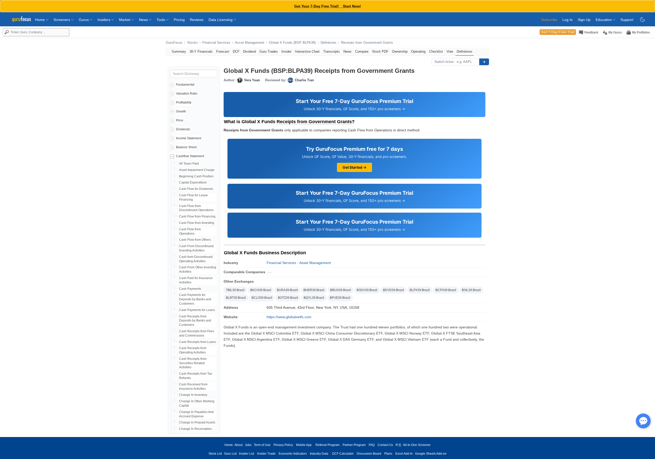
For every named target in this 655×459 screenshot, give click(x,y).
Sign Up (584, 20)
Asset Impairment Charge (196, 170)
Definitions (328, 42)
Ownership (400, 51)
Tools (161, 20)
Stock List (215, 453)
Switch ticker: (444, 62)
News (144, 20)
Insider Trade (266, 453)
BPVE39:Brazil (340, 298)
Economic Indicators (293, 453)
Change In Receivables (195, 429)
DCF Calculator (343, 453)
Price (179, 120)
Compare (361, 51)
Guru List (230, 453)
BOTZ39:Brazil (288, 298)
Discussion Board (369, 453)
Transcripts (331, 51)
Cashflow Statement (190, 156)
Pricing (179, 20)
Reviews (196, 20)
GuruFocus (174, 42)
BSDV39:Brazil (367, 290)
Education (604, 20)
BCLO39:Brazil (262, 298)
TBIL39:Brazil (235, 290)
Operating (418, 51)
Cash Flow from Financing (197, 216)
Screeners (62, 20)
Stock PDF (380, 51)
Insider (286, 51)
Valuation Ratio (186, 93)
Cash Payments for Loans (197, 310)
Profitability (183, 102)
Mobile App (304, 445)
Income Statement (188, 138)
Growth (181, 111)
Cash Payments (190, 289)
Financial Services (216, 42)
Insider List (246, 453)
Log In (567, 20)
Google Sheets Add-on (430, 453)
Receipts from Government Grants (367, 42)
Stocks (192, 42)
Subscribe (549, 20)
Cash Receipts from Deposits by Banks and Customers (195, 321)
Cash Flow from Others (195, 240)
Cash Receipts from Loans (197, 342)
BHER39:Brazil (313, 290)
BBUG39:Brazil (340, 290)
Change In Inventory (193, 395)
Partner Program (354, 445)
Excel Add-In (404, 453)
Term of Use (262, 445)
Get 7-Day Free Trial (557, 32)
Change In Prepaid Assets (197, 422)
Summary (179, 51)
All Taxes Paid (189, 163)
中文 (398, 445)
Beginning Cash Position (196, 176)
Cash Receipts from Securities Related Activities (192, 363)
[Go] (484, 62)
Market (125, 20)
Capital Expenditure (193, 182)
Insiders (104, 20)
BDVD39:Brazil (393, 290)
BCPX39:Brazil (445, 290)
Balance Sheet (186, 147)
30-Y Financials (201, 51)
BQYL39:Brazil (314, 298)
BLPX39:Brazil (420, 290)
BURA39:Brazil (287, 290)
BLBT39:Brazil (236, 298)
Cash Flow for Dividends (196, 189)
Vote (449, 51)
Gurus (84, 20)
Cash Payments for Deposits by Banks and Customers (195, 299)
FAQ (372, 445)
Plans (388, 453)
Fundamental (185, 84)
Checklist (436, 51)
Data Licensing (221, 20)
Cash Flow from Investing (196, 223)
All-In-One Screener (417, 445)
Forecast (222, 51)
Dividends (183, 129)
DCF (236, 51)
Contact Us (385, 445)
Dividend (249, 51)
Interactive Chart (307, 51)
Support (626, 20)
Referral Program (327, 445)
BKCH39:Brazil (260, 290)
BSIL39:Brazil (471, 290)
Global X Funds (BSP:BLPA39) (292, 42)
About (238, 445)
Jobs (248, 445)
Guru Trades (268, 51)
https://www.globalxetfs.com (289, 317)
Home (40, 20)
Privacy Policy (283, 445)
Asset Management (249, 42)
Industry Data (319, 453)
